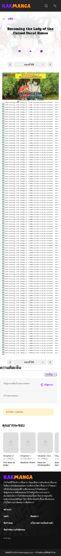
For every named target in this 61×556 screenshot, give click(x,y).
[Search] (46, 5)
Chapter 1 (25, 455)
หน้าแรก (7, 509)
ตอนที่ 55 (29, 64)
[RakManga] (16, 6)
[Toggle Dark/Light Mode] (30, 51)
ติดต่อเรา (34, 516)
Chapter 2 (8, 455)
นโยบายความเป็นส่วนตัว (41, 522)
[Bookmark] (20, 51)
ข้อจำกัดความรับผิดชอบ (14, 529)
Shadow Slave (27, 462)
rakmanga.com (25, 552)
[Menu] (55, 6)
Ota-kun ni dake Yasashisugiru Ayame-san (11, 466)
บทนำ (6, 516)
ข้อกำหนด (8, 522)
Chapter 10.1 (44, 455)
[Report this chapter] (41, 51)
